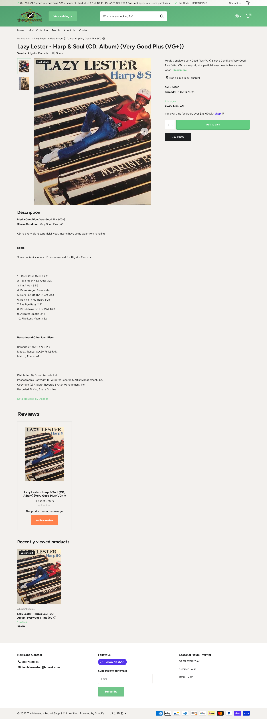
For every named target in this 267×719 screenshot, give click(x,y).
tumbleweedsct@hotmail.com (41, 667)
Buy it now (178, 136)
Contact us (235, 3)
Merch (56, 30)
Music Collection (38, 30)
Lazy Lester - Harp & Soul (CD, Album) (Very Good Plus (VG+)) (36, 615)
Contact (84, 30)
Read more (180, 70)
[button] (144, 131)
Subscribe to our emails (113, 670)
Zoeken (162, 16)
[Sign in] (238, 16)
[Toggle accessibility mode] (248, 3)
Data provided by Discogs (32, 398)
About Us (69, 30)
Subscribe (111, 691)
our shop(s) (193, 77)
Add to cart (213, 124)
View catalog (61, 16)
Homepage (23, 38)
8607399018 (30, 661)
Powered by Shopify (92, 713)
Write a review (44, 520)
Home (20, 30)
